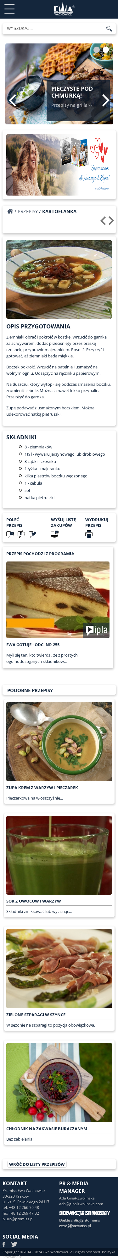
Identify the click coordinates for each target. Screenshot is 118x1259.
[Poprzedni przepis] (104, 223)
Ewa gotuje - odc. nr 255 (32, 644)
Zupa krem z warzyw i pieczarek (42, 787)
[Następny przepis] (112, 223)
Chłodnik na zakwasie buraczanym (46, 1128)
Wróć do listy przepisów (37, 1164)
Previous (12, 100)
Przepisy (28, 211)
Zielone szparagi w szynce (35, 1014)
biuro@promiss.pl (18, 1219)
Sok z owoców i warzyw (33, 901)
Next (106, 100)
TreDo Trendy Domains (79, 1220)
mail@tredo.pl (71, 1225)
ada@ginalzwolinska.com (81, 1203)
